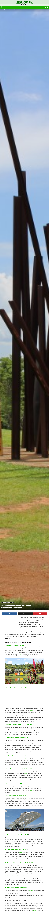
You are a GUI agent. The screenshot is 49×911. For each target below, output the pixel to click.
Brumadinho (20, 654)
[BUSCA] (45, 7)
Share (6, 660)
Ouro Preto (32, 710)
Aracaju (31, 890)
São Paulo (21, 852)
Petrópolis (31, 790)
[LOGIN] (47, 7)
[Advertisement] (10, 624)
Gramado (27, 758)
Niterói (25, 773)
